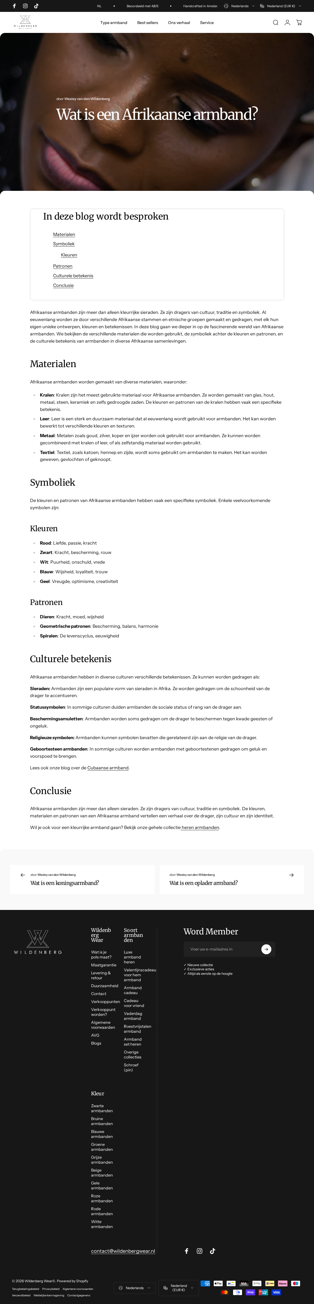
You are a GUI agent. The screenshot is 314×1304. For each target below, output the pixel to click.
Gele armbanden (102, 1185)
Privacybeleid (51, 1289)
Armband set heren (133, 1042)
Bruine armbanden (102, 1121)
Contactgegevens (78, 1295)
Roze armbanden (102, 1198)
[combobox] (239, 6)
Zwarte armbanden (102, 1108)
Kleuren (69, 255)
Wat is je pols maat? (101, 954)
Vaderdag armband (133, 1016)
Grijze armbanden (102, 1160)
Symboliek (64, 244)
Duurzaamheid (104, 985)
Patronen (62, 266)
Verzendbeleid (21, 1295)
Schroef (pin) (131, 1067)
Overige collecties (132, 1054)
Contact (98, 993)
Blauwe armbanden (102, 1134)
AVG (95, 1035)
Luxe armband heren (132, 957)
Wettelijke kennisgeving (49, 1295)
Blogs (96, 1043)
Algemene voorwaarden (103, 1025)
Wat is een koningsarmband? (65, 883)
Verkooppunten (105, 1001)
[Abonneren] (266, 949)
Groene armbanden (102, 1147)
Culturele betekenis (73, 275)
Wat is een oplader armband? (204, 883)
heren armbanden (200, 827)
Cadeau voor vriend (134, 1003)
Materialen (64, 234)
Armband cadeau (133, 990)
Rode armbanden (102, 1211)
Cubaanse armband (108, 768)
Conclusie (63, 285)
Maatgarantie (103, 964)
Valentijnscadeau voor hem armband (140, 974)
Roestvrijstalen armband (137, 1029)
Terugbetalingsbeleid (25, 1289)
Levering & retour (101, 975)
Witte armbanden (102, 1224)
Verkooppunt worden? (103, 1012)
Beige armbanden (102, 1173)
